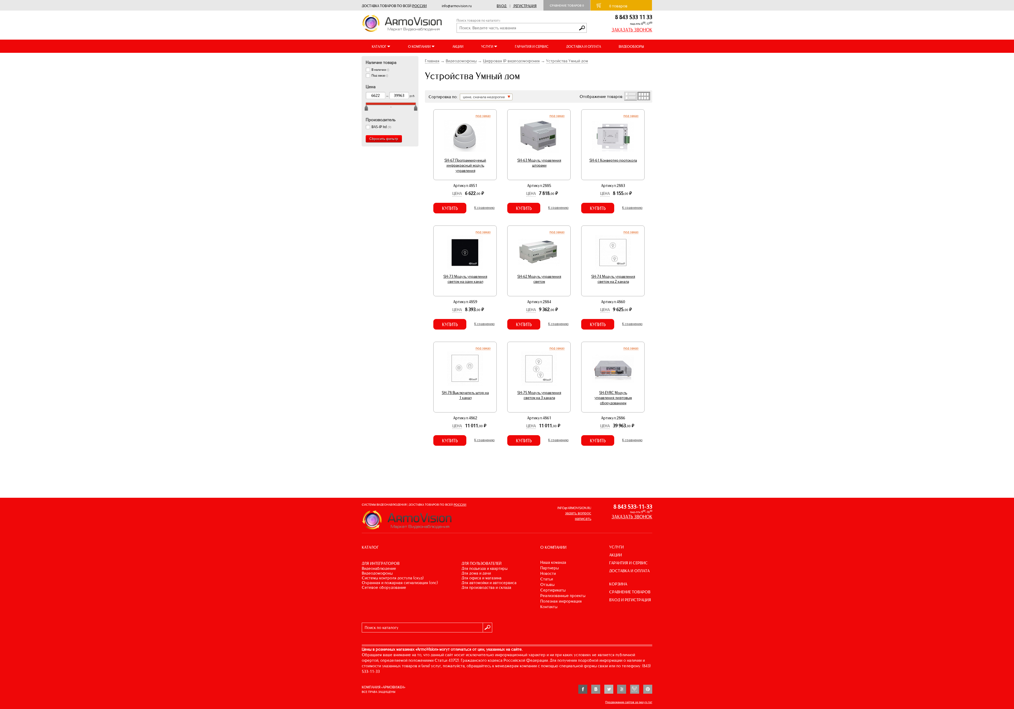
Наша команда (553, 562)
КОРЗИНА (618, 583)
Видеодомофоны (461, 60)
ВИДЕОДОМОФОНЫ (377, 573)
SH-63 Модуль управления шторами (539, 163)
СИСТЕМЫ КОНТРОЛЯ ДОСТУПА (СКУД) (393, 577)
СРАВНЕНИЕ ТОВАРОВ (629, 591)
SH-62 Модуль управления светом (539, 279)
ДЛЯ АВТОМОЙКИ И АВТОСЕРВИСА (489, 582)
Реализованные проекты (562, 595)
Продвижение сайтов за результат (628, 702)
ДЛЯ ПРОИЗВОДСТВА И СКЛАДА (486, 587)
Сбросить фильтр (383, 139)
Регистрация (525, 6)
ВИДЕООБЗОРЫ (631, 46)
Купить (450, 208)
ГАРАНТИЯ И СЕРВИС (531, 46)
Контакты (548, 606)
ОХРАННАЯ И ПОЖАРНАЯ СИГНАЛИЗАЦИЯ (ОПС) (400, 582)
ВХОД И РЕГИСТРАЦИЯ (630, 599)
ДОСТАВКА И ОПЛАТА (583, 46)
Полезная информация (561, 601)
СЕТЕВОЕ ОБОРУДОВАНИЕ (384, 587)
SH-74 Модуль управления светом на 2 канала (613, 279)
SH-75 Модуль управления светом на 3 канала (539, 395)
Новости (548, 573)
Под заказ (483, 116)
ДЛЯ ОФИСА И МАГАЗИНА (481, 577)
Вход (501, 6)
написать (583, 518)
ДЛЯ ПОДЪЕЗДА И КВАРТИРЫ (485, 568)
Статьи (546, 578)
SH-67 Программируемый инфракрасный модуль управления (465, 165)
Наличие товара (381, 62)
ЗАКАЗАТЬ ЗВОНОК (632, 30)
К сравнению (484, 207)
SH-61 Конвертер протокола (613, 160)
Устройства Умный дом (567, 60)
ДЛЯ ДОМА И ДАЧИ (476, 573)
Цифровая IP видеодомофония (511, 60)
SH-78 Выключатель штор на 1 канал (465, 395)
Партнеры (549, 567)
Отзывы (547, 584)
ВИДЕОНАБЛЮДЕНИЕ (379, 568)
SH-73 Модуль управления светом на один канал (465, 279)
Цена (457, 193)
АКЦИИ (457, 46)
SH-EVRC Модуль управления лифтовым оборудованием (613, 397)
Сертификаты (553, 590)
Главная (432, 60)
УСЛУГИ (616, 547)
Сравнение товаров (567, 5)
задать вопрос (578, 512)
